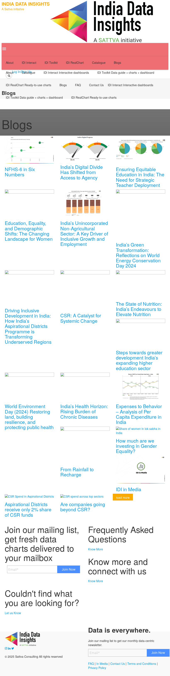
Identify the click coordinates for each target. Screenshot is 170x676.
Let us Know (13, 613)
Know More (95, 549)
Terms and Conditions (141, 663)
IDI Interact (66, 72)
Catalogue (28, 72)
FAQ (78, 85)
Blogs (63, 85)
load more (123, 497)
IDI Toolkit (125, 72)
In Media (102, 663)
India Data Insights (26, 3)
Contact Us (96, 85)
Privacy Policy (97, 668)
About (9, 72)
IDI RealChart (28, 85)
